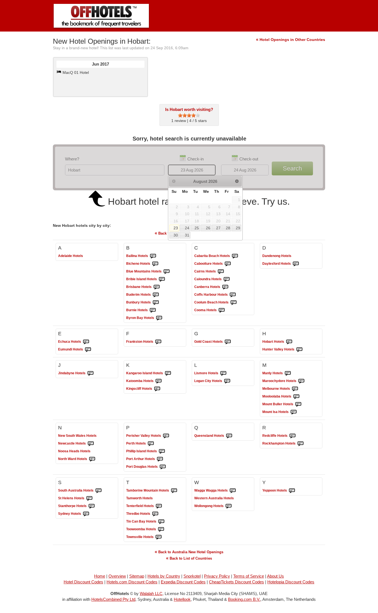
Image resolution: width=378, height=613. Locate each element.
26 (208, 228)
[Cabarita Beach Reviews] (235, 256)
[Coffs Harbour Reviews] (232, 294)
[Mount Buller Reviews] (298, 404)
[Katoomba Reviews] (158, 381)
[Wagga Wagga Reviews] (232, 490)
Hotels (70, 256)
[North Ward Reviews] (92, 459)
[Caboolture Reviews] (227, 263)
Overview (117, 576)
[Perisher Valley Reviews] (166, 435)
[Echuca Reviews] (86, 341)
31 (187, 235)
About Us (275, 576)
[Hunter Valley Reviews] (299, 349)
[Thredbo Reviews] (155, 513)
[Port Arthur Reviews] (160, 459)
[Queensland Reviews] (229, 435)
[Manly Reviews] (287, 373)
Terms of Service (248, 576)
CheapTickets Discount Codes (236, 582)
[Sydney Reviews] (86, 513)
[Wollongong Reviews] (228, 506)
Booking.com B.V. (244, 599)
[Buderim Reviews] (155, 294)
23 (176, 228)
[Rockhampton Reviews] (300, 443)
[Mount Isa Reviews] (293, 412)
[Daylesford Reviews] (295, 263)
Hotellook (182, 599)
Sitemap (136, 576)
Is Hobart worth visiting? (189, 109)
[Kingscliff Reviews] (157, 388)
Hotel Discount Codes (83, 582)
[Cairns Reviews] (221, 271)
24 (187, 228)
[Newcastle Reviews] (90, 443)
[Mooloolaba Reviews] (296, 396)
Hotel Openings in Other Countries (290, 39)
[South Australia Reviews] (98, 490)
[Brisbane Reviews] (156, 287)
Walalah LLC (151, 593)
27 (218, 228)
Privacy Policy (217, 576)
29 (238, 228)
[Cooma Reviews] (221, 310)
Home (99, 576)
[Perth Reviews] (150, 443)
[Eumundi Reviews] (88, 349)
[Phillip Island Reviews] (162, 451)
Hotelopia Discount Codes (290, 582)
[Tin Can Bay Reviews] (161, 521)
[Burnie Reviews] (152, 310)
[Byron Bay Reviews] (159, 318)
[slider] (189, 115)
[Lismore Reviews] (223, 373)
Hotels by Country (163, 576)
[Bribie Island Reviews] (162, 279)
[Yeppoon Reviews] (292, 490)
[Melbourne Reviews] (295, 388)
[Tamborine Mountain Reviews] (174, 490)
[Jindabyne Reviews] (90, 373)
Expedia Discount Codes (183, 582)
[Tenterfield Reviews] (159, 506)
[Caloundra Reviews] (226, 279)
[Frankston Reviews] (158, 341)
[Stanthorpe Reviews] (91, 506)
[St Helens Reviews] (89, 498)
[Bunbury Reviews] (155, 302)
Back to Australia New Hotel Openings (189, 551)
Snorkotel (192, 576)
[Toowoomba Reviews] (161, 529)
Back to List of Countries (189, 558)
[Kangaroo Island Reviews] (168, 373)
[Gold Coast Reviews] (227, 341)
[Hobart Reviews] (289, 341)
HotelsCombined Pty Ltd (113, 599)
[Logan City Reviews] (227, 381)
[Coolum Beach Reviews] (233, 302)
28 (228, 228)
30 (176, 235)
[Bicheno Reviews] (155, 263)
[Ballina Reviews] (153, 256)
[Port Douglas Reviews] (162, 466)
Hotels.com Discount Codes (132, 582)
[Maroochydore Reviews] (301, 381)
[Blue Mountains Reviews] (166, 271)
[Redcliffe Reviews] (292, 435)
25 (197, 228)
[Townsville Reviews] (158, 537)
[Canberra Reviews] (225, 287)
